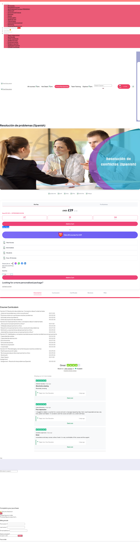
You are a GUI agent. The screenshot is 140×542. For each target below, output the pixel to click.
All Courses (11, 5)
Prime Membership (62, 86)
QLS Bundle (11, 37)
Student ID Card (13, 40)
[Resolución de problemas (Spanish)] (70, 159)
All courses (31, 86)
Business (10, 14)
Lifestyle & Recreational (15, 23)
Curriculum (55, 293)
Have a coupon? (5, 534)
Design (10, 16)
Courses (6, 4)
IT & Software (12, 21)
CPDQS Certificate (13, 47)
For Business (104, 204)
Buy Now (5, 227)
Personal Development (15, 26)
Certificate (73, 293)
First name (3, 524)
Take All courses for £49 (73, 235)
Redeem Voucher (13, 44)
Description (38, 293)
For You (36, 204)
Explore (6, 33)
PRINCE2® (11, 11)
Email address (5, 530)
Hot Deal (6, 30)
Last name (3, 527)
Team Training (8, 32)
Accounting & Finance (14, 12)
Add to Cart (70, 224)
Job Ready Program (14, 45)
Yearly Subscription (14, 35)
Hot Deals (44, 86)
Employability (12, 17)
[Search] (103, 88)
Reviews (90, 293)
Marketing (11, 24)
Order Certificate (13, 38)
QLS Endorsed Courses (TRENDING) (19, 9)
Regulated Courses (14, 7)
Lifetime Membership (12, 28)
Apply (20, 535)
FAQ (105, 293)
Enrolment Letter (13, 42)
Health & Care (12, 19)
